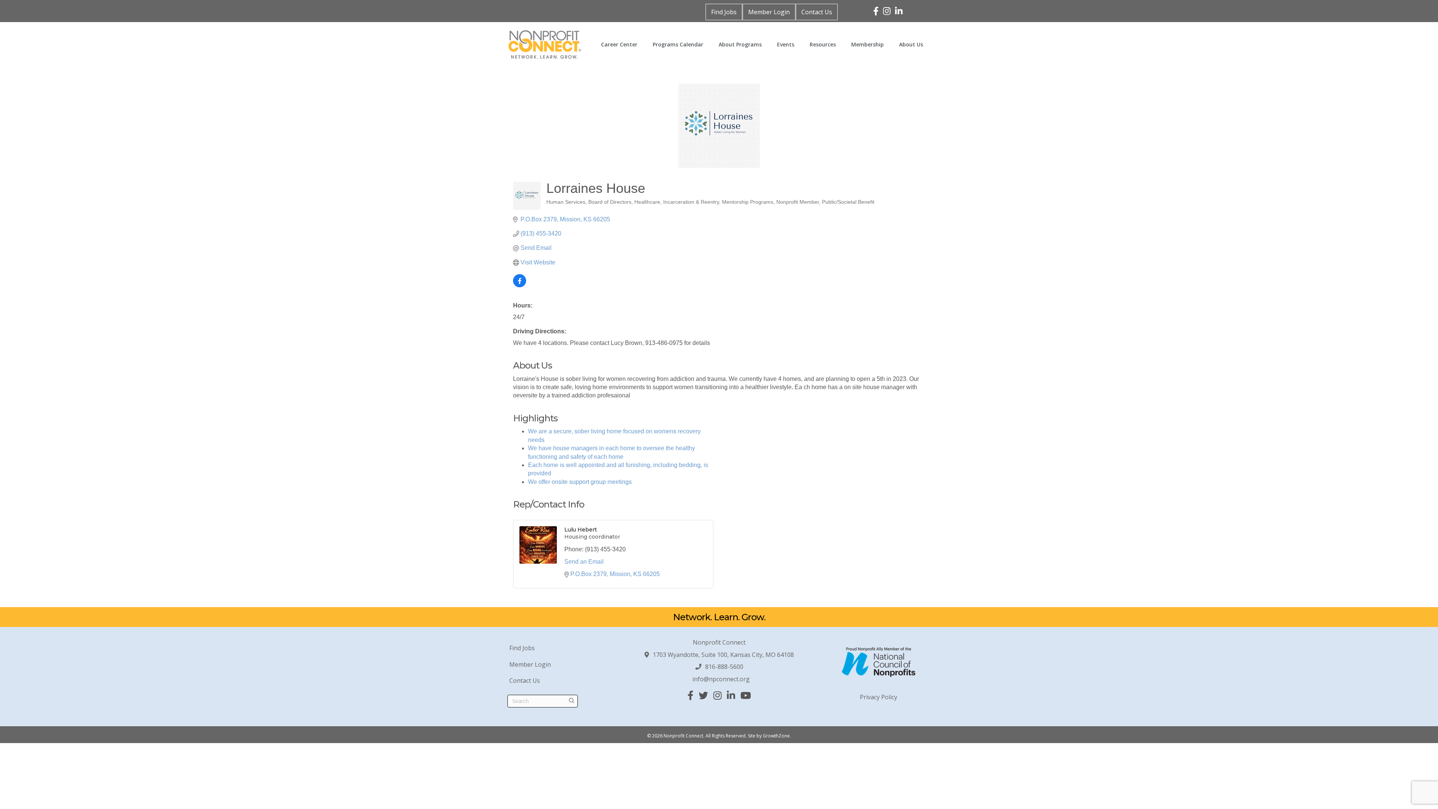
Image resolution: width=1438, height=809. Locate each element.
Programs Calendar (678, 44)
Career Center (619, 44)
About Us (911, 44)
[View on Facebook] (519, 285)
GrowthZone (776, 736)
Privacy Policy (878, 697)
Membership (867, 44)
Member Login (769, 12)
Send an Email (584, 561)
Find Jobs (724, 12)
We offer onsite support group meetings (580, 482)
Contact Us (816, 12)
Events (785, 44)
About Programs (740, 44)
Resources (823, 44)
